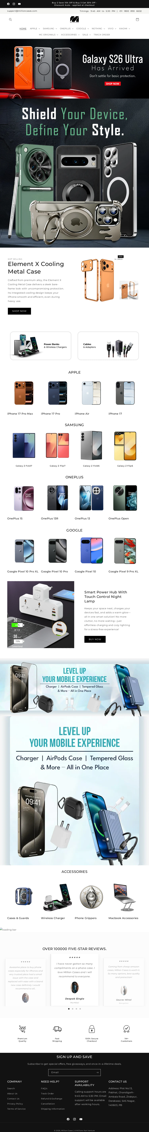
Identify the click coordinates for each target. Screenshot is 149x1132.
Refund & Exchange (51, 1098)
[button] (10, 19)
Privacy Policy (15, 1103)
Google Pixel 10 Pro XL (22, 571)
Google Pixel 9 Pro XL (124, 571)
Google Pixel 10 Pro (54, 571)
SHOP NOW (19, 311)
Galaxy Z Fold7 (24, 466)
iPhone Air (82, 413)
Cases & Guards (18, 918)
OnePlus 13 (82, 518)
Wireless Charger (53, 918)
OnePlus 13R (49, 518)
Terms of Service (16, 1109)
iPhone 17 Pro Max (20, 413)
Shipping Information (53, 1109)
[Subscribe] (97, 1072)
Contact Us (13, 1098)
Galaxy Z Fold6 (91, 466)
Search (11, 1088)
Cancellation (48, 1103)
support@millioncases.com (22, 11)
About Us (12, 1093)
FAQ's (44, 1088)
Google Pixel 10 (85, 571)
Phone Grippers (85, 918)
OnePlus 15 (15, 518)
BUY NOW (95, 639)
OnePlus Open (119, 518)
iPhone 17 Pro (50, 413)
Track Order (47, 1093)
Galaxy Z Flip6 (125, 466)
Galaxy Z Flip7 (57, 466)
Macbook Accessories (123, 918)
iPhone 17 (115, 413)
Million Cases (67, 1131)
